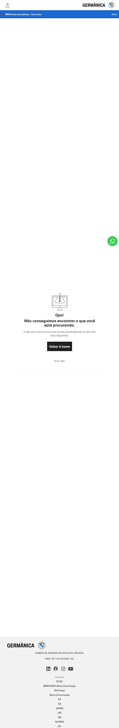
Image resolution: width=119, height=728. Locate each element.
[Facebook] (56, 669)
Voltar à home (59, 346)
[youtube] (70, 669)
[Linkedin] (48, 669)
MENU (7, 7)
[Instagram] (63, 669)
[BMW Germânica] (98, 5)
